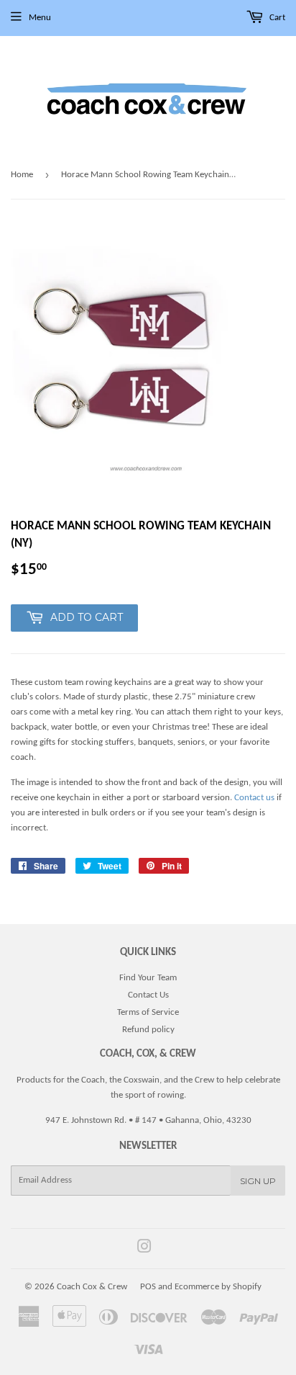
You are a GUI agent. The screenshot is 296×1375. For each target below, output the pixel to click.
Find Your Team (148, 977)
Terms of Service (148, 1012)
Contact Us (148, 995)
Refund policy (148, 1029)
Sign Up (258, 1180)
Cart (276, 17)
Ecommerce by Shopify (218, 1286)
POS (148, 1286)
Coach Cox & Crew (92, 1286)
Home (22, 174)
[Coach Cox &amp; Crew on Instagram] (144, 1249)
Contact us (254, 797)
